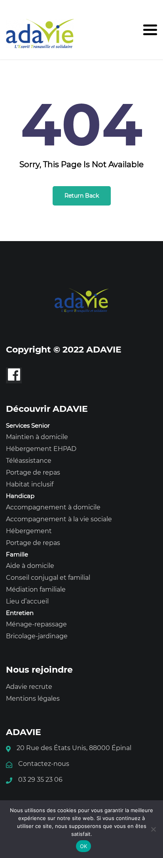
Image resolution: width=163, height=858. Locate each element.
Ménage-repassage (36, 624)
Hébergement (29, 531)
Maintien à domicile (37, 437)
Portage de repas (33, 472)
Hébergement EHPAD (41, 449)
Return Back (81, 195)
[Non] (153, 829)
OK (83, 846)
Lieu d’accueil (27, 601)
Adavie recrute (29, 686)
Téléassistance (28, 460)
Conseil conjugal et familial (48, 577)
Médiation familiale (36, 589)
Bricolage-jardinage (37, 636)
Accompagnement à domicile (53, 507)
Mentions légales (33, 698)
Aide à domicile (30, 565)
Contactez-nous (43, 763)
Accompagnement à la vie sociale (59, 519)
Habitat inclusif (29, 484)
